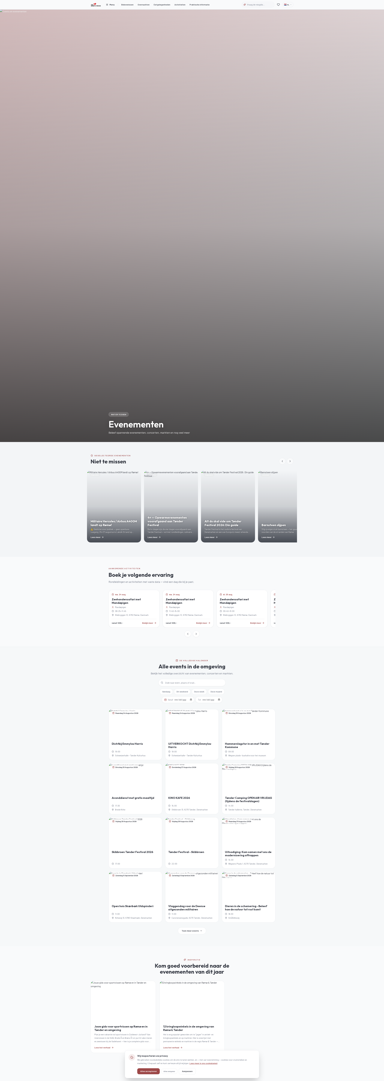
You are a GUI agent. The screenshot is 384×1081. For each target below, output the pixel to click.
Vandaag (166, 691)
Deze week (199, 691)
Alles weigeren (169, 1071)
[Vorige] (187, 634)
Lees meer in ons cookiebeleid (203, 1063)
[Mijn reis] (278, 4)
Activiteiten (179, 4)
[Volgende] (196, 634)
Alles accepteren (148, 1071)
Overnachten (144, 4)
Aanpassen (187, 1071)
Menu (112, 4)
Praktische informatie (200, 4)
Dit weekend (182, 691)
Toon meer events (190, 930)
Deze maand (216, 691)
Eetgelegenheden (162, 4)
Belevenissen (127, 4)
